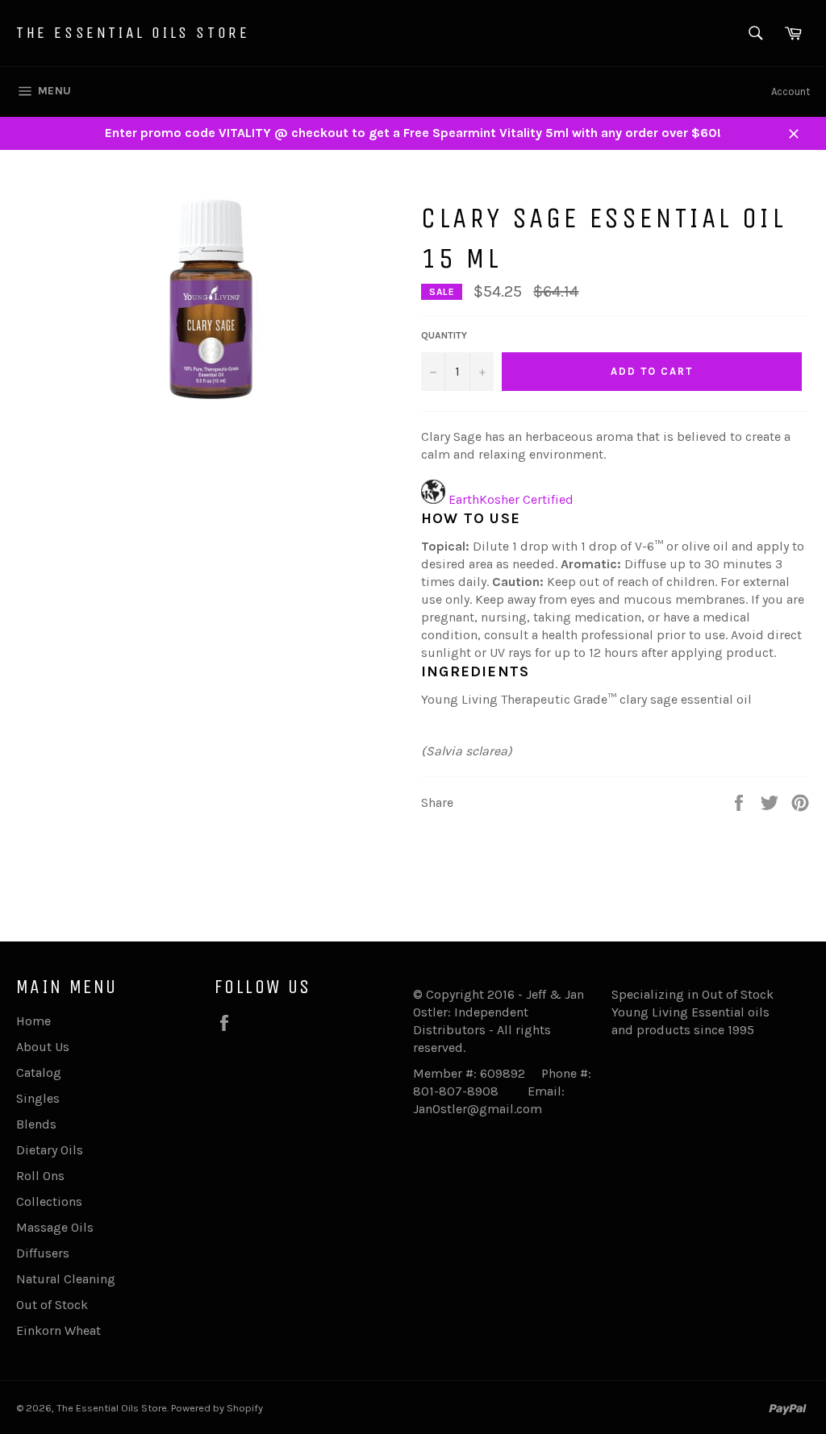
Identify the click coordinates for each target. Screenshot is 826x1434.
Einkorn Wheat (58, 1330)
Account (790, 91)
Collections (49, 1201)
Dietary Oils (49, 1150)
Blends (36, 1124)
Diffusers (42, 1253)
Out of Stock (52, 1304)
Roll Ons (40, 1175)
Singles (38, 1098)
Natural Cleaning (65, 1278)
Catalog (38, 1072)
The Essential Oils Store (132, 32)
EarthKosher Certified (511, 499)
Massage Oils (55, 1227)
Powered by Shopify (217, 1408)
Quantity (444, 335)
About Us (42, 1046)
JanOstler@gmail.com (477, 1108)
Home (33, 1021)
